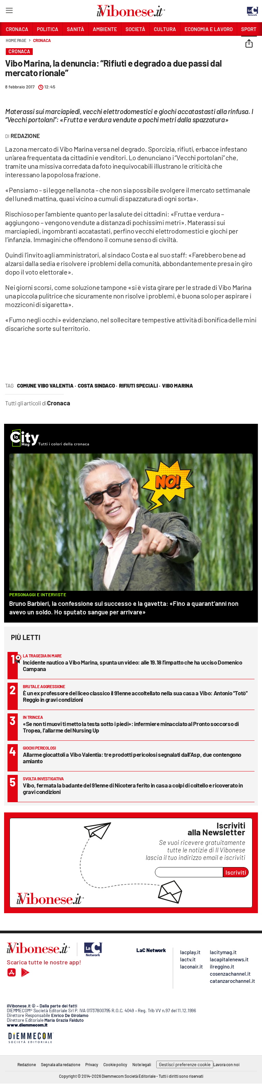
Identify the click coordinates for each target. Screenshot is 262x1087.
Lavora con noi (226, 1064)
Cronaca (41, 40)
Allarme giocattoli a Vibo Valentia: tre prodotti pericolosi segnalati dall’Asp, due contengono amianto (132, 757)
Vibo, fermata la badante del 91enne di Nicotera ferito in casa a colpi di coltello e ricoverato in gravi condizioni (133, 788)
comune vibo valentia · (46, 385)
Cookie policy (115, 1064)
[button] (249, 44)
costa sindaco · (97, 385)
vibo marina (177, 385)
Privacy (91, 1064)
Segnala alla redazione (60, 1064)
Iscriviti (235, 872)
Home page (16, 40)
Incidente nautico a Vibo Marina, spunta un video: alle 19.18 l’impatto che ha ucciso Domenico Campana (132, 665)
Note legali (141, 1064)
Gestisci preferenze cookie (184, 1064)
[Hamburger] (9, 12)
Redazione (26, 1064)
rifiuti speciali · (139, 385)
